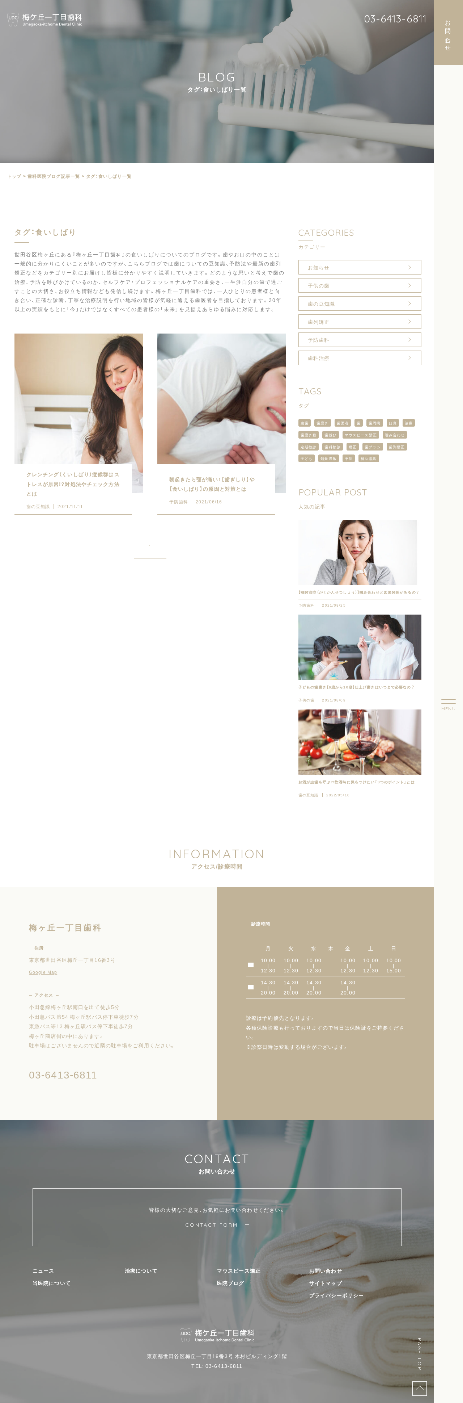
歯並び (330, 434)
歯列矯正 (319, 321)
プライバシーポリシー (336, 1295)
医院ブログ (231, 1282)
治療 (409, 423)
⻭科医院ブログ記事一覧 (53, 176)
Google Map (43, 972)
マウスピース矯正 (361, 434)
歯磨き (322, 423)
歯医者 (343, 423)
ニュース (43, 1270)
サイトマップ (325, 1282)
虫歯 (305, 423)
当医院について (52, 1282)
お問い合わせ (325, 1270)
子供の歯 (319, 285)
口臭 (393, 423)
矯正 (353, 446)
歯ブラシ (373, 446)
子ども (307, 458)
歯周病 (375, 423)
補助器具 (369, 458)
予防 (349, 458)
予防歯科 (319, 339)
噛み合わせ (395, 434)
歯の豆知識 (321, 303)
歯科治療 (319, 357)
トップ (14, 176)
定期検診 (309, 446)
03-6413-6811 (395, 18)
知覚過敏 (328, 458)
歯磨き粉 (309, 434)
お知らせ (319, 267)
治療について (141, 1270)
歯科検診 (332, 446)
